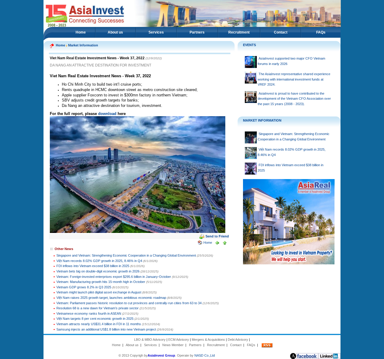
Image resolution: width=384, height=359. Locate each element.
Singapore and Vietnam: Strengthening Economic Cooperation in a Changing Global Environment (126, 255)
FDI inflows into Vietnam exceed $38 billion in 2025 (92, 266)
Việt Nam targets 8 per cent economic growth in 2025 (95, 318)
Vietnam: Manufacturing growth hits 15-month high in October (100, 282)
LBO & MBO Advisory (150, 339)
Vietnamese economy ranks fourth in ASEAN (88, 313)
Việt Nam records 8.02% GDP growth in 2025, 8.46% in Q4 (99, 261)
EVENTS (249, 45)
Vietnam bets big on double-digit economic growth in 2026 (98, 271)
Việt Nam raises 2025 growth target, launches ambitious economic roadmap (111, 297)
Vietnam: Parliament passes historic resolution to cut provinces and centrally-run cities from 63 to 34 (129, 303)
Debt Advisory (238, 339)
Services (156, 32)
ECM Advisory (178, 339)
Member (178, 345)
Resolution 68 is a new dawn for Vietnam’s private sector (97, 308)
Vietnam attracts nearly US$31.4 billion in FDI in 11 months (98, 324)
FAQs (321, 32)
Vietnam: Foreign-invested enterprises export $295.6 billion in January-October (113, 276)
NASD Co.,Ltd (204, 355)
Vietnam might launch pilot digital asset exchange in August (99, 292)
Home (81, 32)
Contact (280, 32)
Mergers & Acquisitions (208, 339)
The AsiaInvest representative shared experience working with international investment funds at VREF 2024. (294, 79)
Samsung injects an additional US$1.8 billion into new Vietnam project (106, 329)
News (166, 345)
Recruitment (239, 32)
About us (115, 32)
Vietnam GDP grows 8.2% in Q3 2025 (83, 287)
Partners (197, 32)
